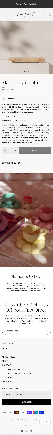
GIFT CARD (7, 377)
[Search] (8, 14)
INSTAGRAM (7, 381)
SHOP (4, 353)
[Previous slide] (3, 4)
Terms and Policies (26, 425)
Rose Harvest (22, 420)
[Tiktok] (31, 430)
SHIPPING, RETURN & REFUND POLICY (18, 373)
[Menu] (3, 14)
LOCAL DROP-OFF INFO (12, 369)
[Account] (44, 14)
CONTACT (6, 365)
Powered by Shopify (34, 420)
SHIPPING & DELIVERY (11, 163)
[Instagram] (26, 430)
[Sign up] (47, 331)
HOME (4, 349)
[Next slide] (50, 4)
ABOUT (5, 361)
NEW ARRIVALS (8, 357)
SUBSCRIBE (27, 402)
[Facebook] (22, 430)
